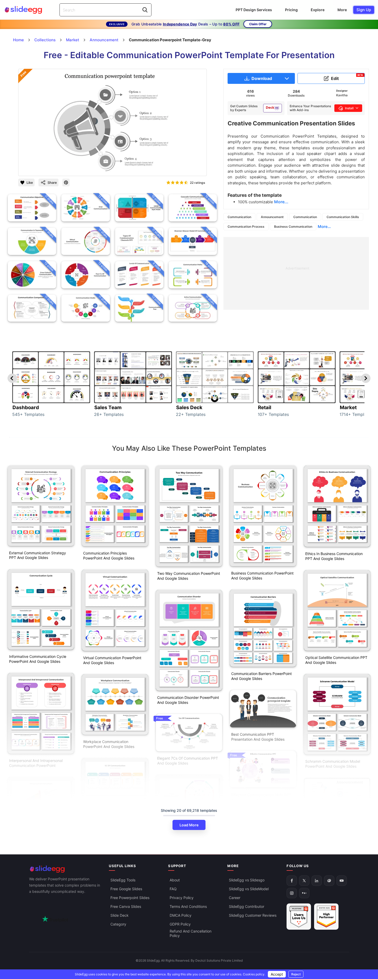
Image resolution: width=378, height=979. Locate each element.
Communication (239, 217)
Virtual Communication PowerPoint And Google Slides (112, 660)
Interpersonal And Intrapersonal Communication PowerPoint (36, 763)
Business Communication (293, 226)
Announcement (272, 217)
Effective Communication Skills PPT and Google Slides (261, 797)
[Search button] (145, 10)
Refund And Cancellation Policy (190, 933)
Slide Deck (119, 915)
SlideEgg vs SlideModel (249, 889)
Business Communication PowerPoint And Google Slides (262, 575)
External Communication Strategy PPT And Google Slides (37, 555)
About (175, 880)
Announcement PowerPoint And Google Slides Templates (332, 851)
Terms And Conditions (188, 906)
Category (118, 924)
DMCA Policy (180, 915)
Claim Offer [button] (258, 24)
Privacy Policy (182, 898)
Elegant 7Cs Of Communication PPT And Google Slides (187, 760)
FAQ (173, 889)
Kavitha (342, 95)
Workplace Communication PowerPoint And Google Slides (108, 744)
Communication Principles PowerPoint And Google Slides (108, 555)
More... (324, 226)
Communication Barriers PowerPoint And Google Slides (261, 676)
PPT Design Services (254, 10)
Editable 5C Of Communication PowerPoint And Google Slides (109, 846)
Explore (317, 10)
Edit (347, 77)
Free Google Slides (126, 889)
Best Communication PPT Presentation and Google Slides (257, 736)
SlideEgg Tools (122, 880)
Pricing (291, 10)
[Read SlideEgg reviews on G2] (299, 917)
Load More (189, 825)
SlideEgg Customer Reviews (252, 915)
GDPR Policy (180, 924)
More (342, 10)
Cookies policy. (254, 974)
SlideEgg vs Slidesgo (246, 880)
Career (234, 898)
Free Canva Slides (125, 906)
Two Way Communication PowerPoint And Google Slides (188, 575)
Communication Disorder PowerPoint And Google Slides (188, 700)
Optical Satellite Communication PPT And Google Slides (336, 660)
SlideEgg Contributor (246, 906)
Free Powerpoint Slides (129, 898)
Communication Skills (343, 217)
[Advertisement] (296, 273)
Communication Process (246, 226)
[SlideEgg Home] (65, 869)
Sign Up (363, 9)
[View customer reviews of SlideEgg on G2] (326, 917)
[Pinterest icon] (66, 182)
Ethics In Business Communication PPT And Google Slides (334, 556)
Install (349, 108)
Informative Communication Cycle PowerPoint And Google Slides (37, 659)
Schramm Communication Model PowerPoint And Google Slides (332, 763)
